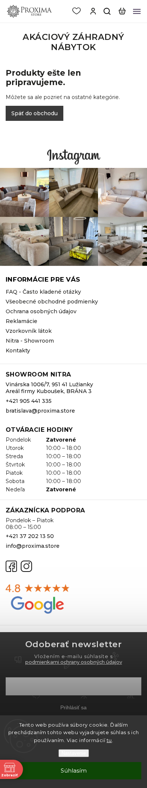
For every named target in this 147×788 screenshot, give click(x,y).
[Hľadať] (107, 11)
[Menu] (137, 11)
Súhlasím (74, 770)
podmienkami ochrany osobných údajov (73, 662)
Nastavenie (73, 753)
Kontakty (18, 350)
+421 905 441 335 (29, 401)
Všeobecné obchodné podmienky (52, 301)
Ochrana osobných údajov (41, 311)
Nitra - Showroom (30, 340)
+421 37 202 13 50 (30, 536)
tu (109, 740)
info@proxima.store (33, 546)
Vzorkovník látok (29, 331)
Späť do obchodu (34, 113)
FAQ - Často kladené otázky (43, 291)
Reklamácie (21, 321)
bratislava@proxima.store (40, 410)
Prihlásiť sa (73, 707)
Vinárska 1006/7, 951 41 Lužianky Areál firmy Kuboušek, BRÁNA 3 (49, 388)
